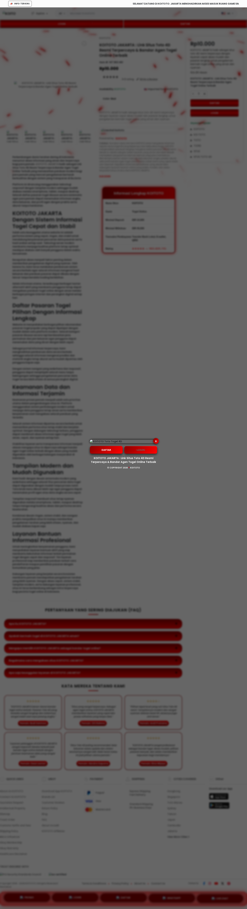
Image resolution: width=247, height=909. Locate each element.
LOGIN (141, 449)
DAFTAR (106, 449)
